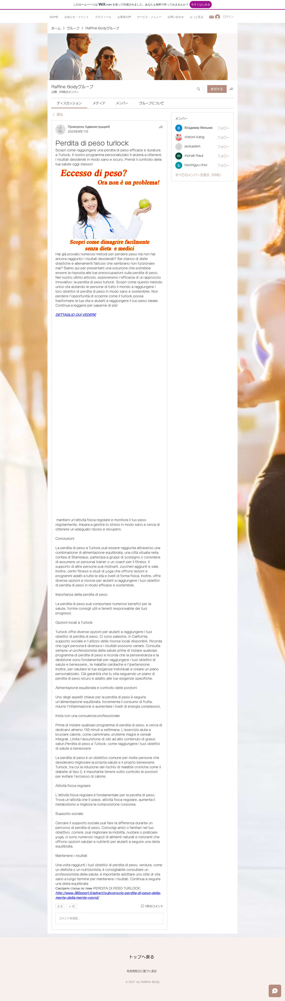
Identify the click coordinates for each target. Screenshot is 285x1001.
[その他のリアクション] (71, 906)
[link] (69, 103)
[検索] (198, 89)
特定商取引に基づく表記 (142, 971)
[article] (109, 525)
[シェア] (161, 127)
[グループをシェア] (231, 88)
